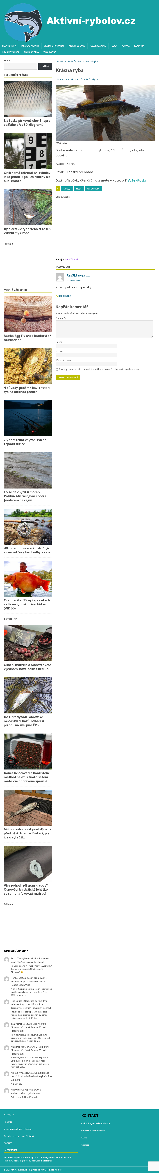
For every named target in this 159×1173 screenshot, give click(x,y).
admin (14, 1024)
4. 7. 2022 (64, 79)
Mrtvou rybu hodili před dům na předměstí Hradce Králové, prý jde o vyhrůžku (27, 833)
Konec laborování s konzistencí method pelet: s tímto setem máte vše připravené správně (27, 777)
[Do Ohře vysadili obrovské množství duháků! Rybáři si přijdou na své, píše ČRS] (28, 695)
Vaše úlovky (49, 52)
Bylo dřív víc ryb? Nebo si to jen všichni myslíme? (27, 231)
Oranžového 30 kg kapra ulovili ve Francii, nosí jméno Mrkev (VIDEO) (27, 604)
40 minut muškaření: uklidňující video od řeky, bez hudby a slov (27, 550)
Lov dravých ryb (10, 52)
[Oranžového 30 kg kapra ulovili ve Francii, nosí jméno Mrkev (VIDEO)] (28, 579)
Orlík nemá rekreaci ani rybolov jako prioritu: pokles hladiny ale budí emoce (27, 176)
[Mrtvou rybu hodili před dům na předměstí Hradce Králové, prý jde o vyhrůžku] (28, 808)
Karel (76, 79)
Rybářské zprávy (98, 46)
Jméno (59, 342)
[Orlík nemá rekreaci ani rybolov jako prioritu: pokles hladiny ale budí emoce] (28, 151)
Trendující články (16, 75)
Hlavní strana (9, 46)
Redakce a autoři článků (93, 1130)
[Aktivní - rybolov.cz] (70, 41)
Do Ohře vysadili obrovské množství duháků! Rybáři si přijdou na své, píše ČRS (24, 721)
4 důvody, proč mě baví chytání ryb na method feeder (27, 389)
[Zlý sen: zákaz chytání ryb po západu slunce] (28, 418)
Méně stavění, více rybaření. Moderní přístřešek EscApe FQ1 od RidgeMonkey (28, 1027)
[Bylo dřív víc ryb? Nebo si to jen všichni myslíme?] (28, 207)
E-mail (59, 351)
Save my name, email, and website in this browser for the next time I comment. (100, 369)
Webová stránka (64, 360)
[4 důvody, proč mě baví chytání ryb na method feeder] (28, 366)
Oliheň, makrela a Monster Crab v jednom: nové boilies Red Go (28, 666)
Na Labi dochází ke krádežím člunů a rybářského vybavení (31, 1076)
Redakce (8, 1122)
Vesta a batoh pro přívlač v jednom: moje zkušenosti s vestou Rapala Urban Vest (29, 981)
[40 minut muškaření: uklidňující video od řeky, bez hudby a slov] (28, 527)
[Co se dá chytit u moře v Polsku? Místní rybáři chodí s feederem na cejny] (28, 470)
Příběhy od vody (77, 46)
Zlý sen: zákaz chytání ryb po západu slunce (25, 441)
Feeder (114, 46)
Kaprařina (139, 46)
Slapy (79, 189)
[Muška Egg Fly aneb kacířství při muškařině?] (28, 314)
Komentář (61, 318)
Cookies (85, 1145)
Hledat (7, 60)
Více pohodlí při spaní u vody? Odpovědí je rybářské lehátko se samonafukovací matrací (26, 889)
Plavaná (125, 46)
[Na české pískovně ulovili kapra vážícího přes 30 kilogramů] (28, 99)
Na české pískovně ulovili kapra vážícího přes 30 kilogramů (27, 122)
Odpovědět (64, 296)
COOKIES (8, 1143)
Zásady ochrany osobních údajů (19, 1136)
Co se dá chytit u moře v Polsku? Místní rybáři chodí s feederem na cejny (25, 496)
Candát (67, 189)
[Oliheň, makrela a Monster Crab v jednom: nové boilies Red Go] (28, 643)
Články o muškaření (54, 46)
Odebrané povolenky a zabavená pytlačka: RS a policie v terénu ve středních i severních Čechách (31, 1004)
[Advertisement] (105, 228)
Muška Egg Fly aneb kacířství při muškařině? (28, 337)
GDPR (84, 1138)
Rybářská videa (31, 52)
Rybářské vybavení (30, 46)
